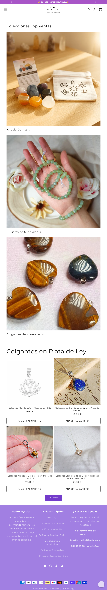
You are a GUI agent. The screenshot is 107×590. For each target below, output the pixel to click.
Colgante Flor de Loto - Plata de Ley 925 (30, 408)
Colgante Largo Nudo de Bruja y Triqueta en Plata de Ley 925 (77, 477)
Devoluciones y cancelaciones (52, 542)
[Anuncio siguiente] (95, 2)
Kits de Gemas (17, 129)
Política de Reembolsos (52, 550)
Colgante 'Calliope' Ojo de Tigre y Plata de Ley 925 (30, 477)
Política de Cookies (48, 535)
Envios (63, 535)
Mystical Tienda (45, 589)
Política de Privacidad (52, 529)
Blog (65, 556)
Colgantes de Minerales (24, 334)
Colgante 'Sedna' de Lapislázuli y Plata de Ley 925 (77, 409)
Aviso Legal (52, 517)
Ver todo (53, 497)
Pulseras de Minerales (22, 232)
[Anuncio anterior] (11, 2)
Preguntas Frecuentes (50, 556)
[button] (5, 9)
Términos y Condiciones (52, 523)
